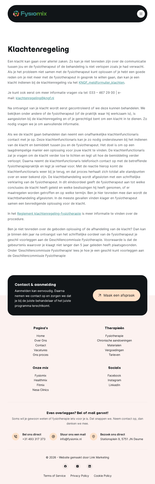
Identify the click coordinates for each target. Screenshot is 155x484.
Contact (40, 345)
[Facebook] (65, 466)
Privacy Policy (79, 475)
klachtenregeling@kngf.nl (35, 98)
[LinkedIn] (90, 466)
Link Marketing (99, 457)
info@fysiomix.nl (71, 439)
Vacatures (40, 350)
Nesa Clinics (40, 389)
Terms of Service (54, 475)
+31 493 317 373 (33, 439)
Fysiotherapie (114, 335)
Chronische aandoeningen (114, 340)
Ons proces (40, 354)
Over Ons (40, 340)
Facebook (114, 375)
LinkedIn (114, 385)
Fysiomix (40, 375)
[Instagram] (77, 466)
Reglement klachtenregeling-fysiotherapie (49, 213)
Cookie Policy (103, 475)
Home (41, 335)
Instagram (114, 380)
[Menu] (141, 14)
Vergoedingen (114, 350)
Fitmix (41, 385)
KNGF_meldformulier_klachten (101, 82)
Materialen (114, 345)
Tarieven (114, 354)
